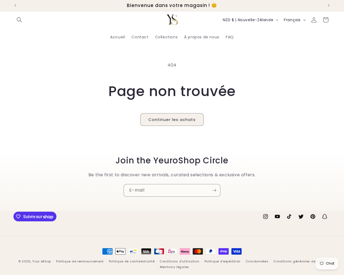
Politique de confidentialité (132, 261)
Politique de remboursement (80, 261)
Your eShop (41, 261)
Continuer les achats (172, 119)
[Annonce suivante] (329, 5)
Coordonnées (257, 261)
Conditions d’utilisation (179, 261)
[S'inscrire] (214, 190)
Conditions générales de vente (299, 261)
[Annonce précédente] (15, 5)
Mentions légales (174, 267)
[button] (19, 20)
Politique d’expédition (223, 261)
